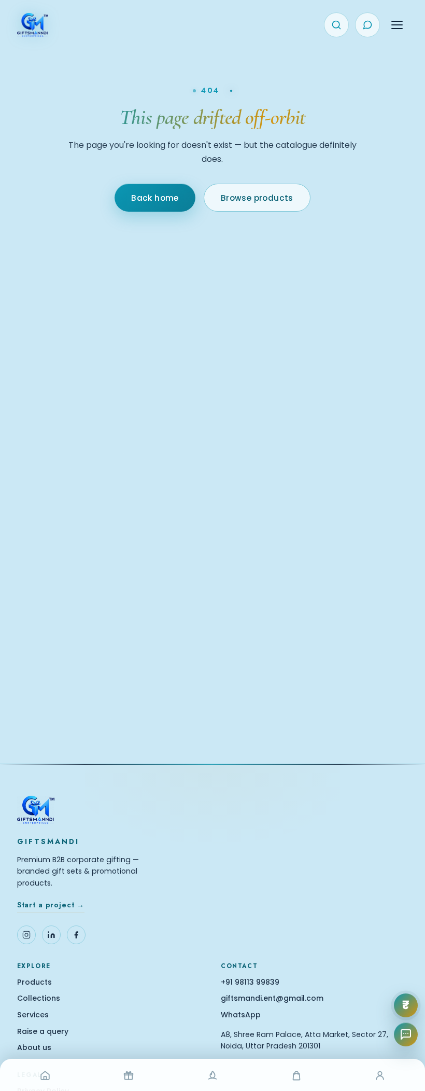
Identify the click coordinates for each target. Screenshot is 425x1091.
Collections (38, 998)
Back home (155, 197)
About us (34, 1048)
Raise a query (42, 1032)
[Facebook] (76, 935)
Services (33, 1015)
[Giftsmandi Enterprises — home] (32, 24)
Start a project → (50, 905)
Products (34, 982)
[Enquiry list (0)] (367, 24)
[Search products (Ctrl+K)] (336, 24)
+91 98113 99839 (250, 982)
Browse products (257, 197)
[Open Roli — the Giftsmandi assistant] (406, 1034)
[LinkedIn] (51, 935)
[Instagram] (26, 935)
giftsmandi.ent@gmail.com (272, 998)
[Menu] (397, 25)
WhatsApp (241, 1015)
